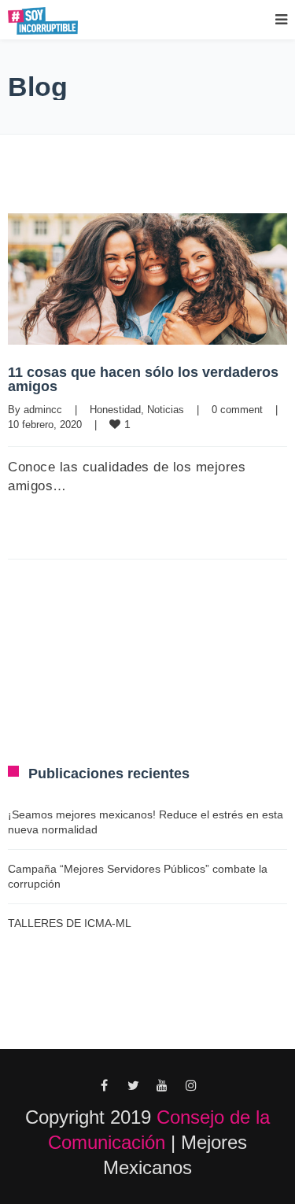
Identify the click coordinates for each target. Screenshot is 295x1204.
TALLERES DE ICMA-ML (69, 923)
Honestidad (115, 409)
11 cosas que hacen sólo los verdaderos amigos (143, 379)
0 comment (237, 409)
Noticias (165, 409)
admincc (43, 409)
